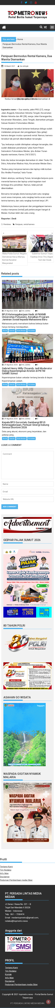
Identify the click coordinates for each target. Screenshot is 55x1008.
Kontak (8, 974)
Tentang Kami (6, 866)
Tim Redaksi (5, 870)
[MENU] (52, 27)
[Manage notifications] (48, 1002)
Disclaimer (5, 877)
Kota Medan (21, 330)
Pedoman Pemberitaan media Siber (16, 880)
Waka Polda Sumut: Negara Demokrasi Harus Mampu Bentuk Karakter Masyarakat (14, 258)
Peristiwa (7, 224)
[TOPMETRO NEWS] (4, 27)
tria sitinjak (24, 66)
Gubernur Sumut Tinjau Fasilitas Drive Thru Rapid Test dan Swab (41, 256)
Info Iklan (4, 873)
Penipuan (19, 224)
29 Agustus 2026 (11, 311)
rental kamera (29, 224)
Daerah (12, 330)
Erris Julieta (25, 311)
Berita (5, 330)
